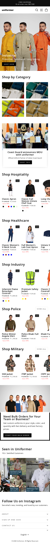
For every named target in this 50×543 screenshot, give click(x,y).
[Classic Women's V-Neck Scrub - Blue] (3, 255)
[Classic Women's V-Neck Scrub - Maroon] (6, 255)
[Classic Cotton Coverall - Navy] (45, 299)
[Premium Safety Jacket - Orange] (25, 299)
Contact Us (8, 525)
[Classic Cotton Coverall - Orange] (42, 299)
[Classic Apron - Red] (9, 206)
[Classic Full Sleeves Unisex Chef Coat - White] (25, 211)
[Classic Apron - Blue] (11, 206)
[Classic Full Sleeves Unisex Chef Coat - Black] (23, 211)
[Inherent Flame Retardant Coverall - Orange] (9, 301)
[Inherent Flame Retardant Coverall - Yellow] (6, 301)
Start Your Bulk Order (17, 435)
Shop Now (9, 64)
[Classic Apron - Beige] (17, 206)
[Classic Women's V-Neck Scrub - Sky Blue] (11, 255)
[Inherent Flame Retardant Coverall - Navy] (3, 301)
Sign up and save (11, 520)
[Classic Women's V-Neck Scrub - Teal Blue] (9, 255)
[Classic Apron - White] (6, 206)
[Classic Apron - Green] (14, 206)
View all (41, 309)
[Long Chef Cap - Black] (42, 206)
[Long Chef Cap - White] (45, 206)
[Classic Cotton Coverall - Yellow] (47, 299)
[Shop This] (25, 145)
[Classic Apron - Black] (3, 206)
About (5, 514)
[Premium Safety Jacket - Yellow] (23, 299)
